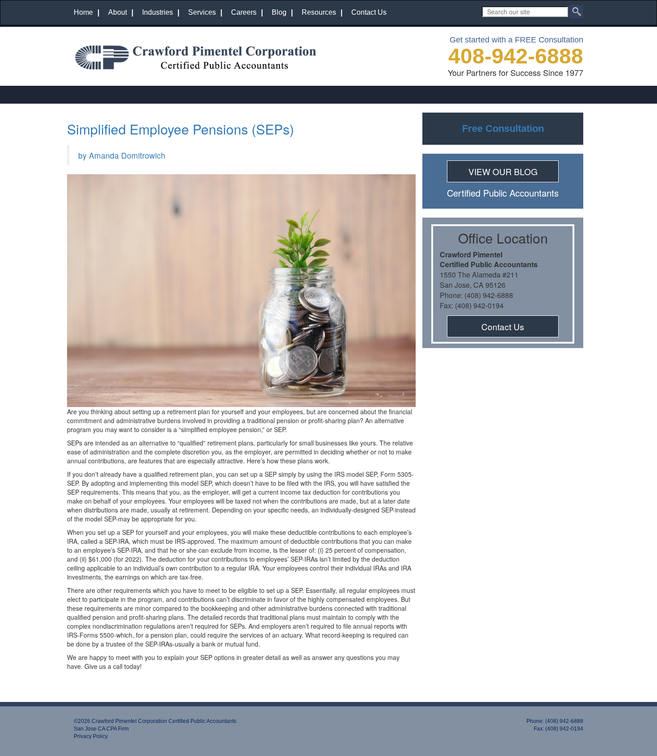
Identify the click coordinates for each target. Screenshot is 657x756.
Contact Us (369, 12)
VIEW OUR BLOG (503, 171)
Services (202, 12)
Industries (157, 12)
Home (83, 12)
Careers (244, 12)
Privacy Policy (91, 736)
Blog (279, 12)
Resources (319, 12)
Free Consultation (503, 128)
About (117, 12)
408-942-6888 (515, 56)
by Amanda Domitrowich (121, 155)
